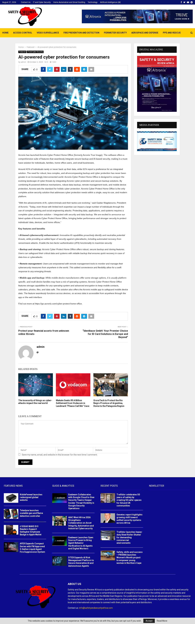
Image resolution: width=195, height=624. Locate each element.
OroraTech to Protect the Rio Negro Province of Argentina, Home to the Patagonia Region (108, 403)
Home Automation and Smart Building (69, 2)
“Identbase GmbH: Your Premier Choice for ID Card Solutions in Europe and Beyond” (105, 334)
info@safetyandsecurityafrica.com (96, 608)
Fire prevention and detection (81, 32)
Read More (162, 621)
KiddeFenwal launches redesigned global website (31, 497)
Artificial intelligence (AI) (110, 2)
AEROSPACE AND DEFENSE (144, 32)
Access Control (22, 32)
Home (5, 32)
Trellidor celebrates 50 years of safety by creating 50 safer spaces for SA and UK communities (129, 500)
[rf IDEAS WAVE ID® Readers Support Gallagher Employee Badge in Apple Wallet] (11, 530)
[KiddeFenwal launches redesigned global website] (11, 498)
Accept (149, 621)
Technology (93, 2)
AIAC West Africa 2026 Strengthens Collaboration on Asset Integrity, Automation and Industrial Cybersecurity (81, 523)
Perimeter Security (115, 32)
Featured (22, 52)
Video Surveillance (48, 32)
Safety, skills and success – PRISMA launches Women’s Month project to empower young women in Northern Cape (130, 557)
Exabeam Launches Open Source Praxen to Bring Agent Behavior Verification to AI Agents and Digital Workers (80, 543)
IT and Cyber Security (42, 2)
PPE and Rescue (172, 32)
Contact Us (25, 2)
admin (23, 62)
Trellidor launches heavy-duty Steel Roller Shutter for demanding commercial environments (129, 537)
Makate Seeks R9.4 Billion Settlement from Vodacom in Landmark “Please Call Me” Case (72, 403)
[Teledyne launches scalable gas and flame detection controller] (11, 514)
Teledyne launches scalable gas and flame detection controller (31, 513)
